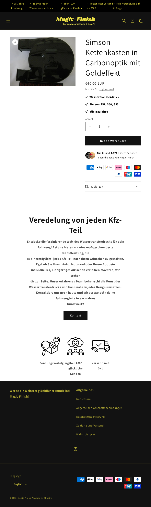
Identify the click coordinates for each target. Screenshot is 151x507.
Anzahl (89, 119)
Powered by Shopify (42, 498)
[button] (8, 20)
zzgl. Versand (106, 89)
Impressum (83, 399)
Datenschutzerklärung (90, 416)
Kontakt (75, 315)
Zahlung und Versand (90, 425)
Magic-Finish (24, 498)
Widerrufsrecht (85, 434)
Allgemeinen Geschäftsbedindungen (99, 408)
